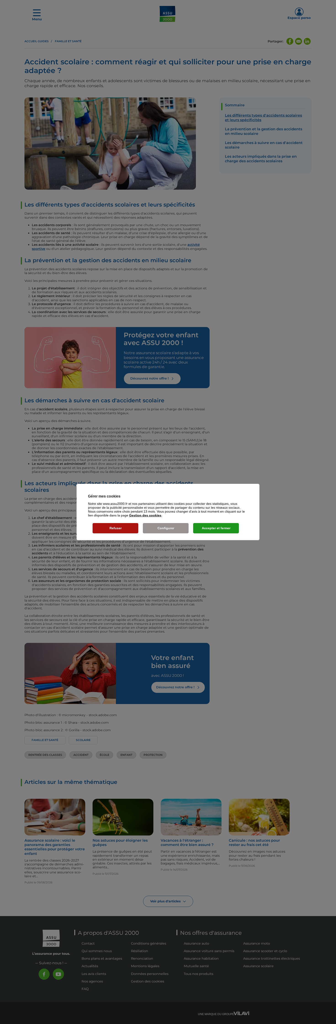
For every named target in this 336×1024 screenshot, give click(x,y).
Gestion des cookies (145, 515)
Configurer (165, 528)
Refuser (115, 528)
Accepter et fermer (216, 528)
